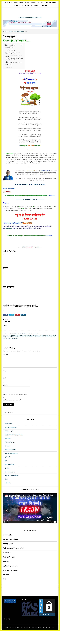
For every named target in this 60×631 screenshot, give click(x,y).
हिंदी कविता (22, 333)
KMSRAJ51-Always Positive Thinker (30, 12)
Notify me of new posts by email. (12, 400)
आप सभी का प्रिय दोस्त (11, 53)
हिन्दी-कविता (26, 333)
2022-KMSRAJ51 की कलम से (14, 333)
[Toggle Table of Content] (21, 45)
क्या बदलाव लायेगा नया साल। (11, 453)
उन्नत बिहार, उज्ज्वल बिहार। (11, 427)
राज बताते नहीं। (9, 64)
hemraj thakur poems (14, 335)
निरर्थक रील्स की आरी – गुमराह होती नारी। (14, 435)
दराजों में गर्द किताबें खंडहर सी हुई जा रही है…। (14, 62)
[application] (30, 508)
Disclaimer (7, 619)
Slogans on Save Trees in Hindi (48, 335)
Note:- (8, 56)
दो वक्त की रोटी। (8, 423)
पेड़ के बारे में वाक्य (11, 336)
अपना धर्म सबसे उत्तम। (10, 464)
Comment (6, 354)
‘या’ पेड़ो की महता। (12, 50)
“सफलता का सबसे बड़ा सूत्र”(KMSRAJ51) (16, 58)
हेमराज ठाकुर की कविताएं (14, 338)
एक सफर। (7, 446)
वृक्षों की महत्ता (49, 336)
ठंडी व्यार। (7, 468)
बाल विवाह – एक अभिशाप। (11, 449)
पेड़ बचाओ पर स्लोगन (18, 336)
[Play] (5, 522)
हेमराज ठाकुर (8, 338)
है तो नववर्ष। (7, 457)
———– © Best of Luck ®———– (15, 55)
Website (5, 385)
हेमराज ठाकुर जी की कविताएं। (33, 333)
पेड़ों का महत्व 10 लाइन (42, 336)
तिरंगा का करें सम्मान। (9, 442)
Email (5, 378)
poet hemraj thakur (35, 335)
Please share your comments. (13, 52)
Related (10, 67)
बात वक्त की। (8, 438)
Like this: (10, 65)
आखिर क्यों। (7, 483)
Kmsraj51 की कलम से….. (9, 47)
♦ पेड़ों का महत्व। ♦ (10, 49)
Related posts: (12, 59)
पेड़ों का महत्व (36, 336)
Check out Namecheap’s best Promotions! (30, 17)
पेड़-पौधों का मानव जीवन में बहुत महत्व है (28, 336)
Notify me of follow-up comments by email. (15, 394)
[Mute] (52, 522)
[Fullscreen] (55, 522)
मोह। (6, 460)
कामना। (8, 61)
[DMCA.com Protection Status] (47, 615)
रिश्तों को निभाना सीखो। (10, 472)
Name (5, 370)
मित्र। (6, 479)
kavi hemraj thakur (25, 335)
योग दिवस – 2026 (9, 431)
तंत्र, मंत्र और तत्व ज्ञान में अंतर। (12, 475)
